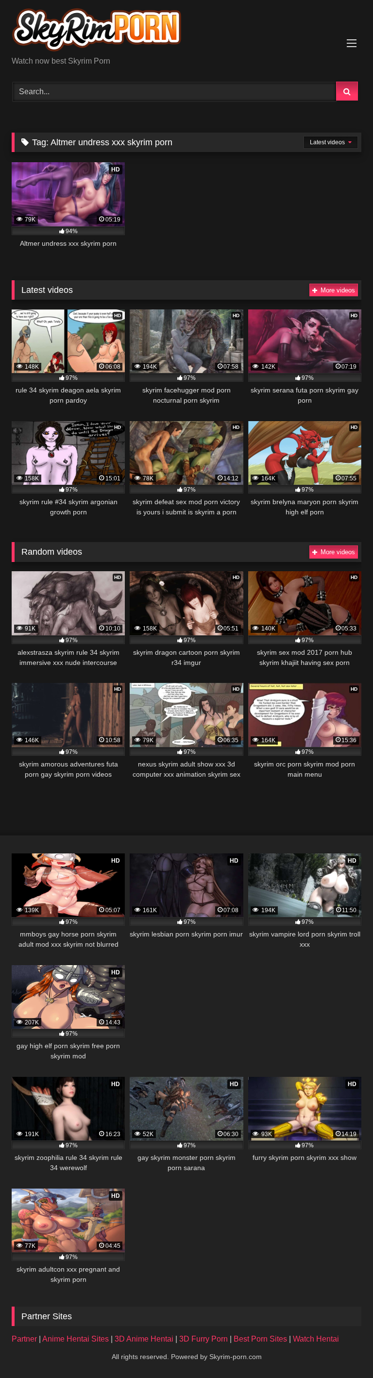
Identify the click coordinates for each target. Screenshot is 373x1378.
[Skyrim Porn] (186, 31)
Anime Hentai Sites (76, 1339)
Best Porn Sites (261, 1339)
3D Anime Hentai (144, 1339)
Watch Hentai (316, 1339)
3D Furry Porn (203, 1339)
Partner (25, 1339)
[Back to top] (343, 1349)
